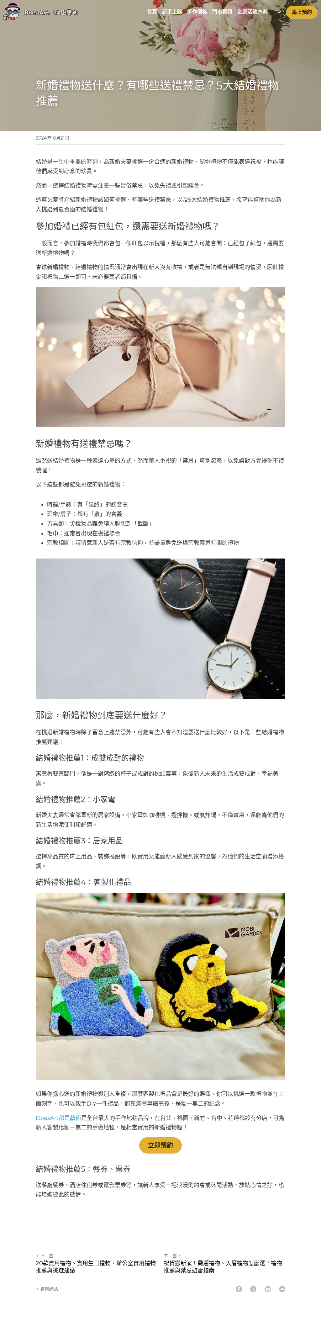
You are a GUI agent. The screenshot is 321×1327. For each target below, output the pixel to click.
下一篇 (170, 1256)
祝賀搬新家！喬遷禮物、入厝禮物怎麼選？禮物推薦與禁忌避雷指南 (223, 1267)
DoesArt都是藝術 (58, 1118)
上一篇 (46, 1256)
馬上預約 (302, 12)
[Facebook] (239, 1289)
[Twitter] (253, 1289)
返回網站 (49, 1289)
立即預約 (160, 1145)
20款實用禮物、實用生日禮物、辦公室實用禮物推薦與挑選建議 (96, 1267)
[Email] (282, 1289)
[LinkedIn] (268, 1289)
